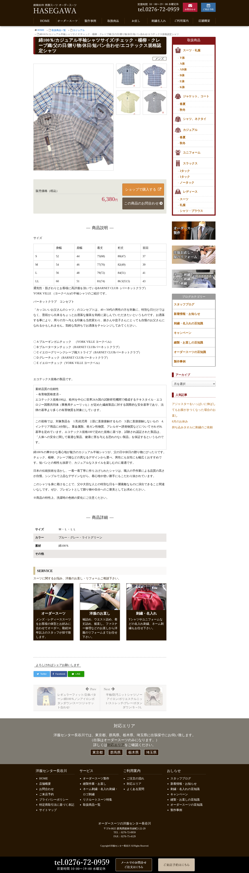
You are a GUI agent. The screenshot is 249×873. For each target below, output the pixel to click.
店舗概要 (45, 783)
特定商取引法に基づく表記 (56, 804)
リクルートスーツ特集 (97, 799)
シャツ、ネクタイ (194, 118)
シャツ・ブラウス (191, 210)
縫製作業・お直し (94, 783)
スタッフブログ (184, 304)
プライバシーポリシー (53, 799)
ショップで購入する (140, 189)
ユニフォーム (192, 152)
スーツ (184, 199)
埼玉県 (151, 752)
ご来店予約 (46, 794)
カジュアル (79, 30)
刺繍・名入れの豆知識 (188, 323)
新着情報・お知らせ (187, 313)
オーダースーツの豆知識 (190, 352)
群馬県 (115, 752)
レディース (190, 191)
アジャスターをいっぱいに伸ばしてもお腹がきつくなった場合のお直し (194, 409)
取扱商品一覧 (59, 30)
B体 (182, 75)
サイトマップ (48, 810)
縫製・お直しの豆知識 (188, 342)
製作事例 (180, 361)
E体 (182, 81)
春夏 (183, 103)
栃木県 (133, 752)
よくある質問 (135, 789)
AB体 (183, 69)
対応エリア (115, 745)
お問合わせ (46, 789)
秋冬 (183, 109)
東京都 (97, 752)
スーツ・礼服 (192, 50)
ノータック (187, 182)
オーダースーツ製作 (96, 778)
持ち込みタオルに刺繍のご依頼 (192, 427)
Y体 (182, 57)
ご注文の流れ (135, 778)
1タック (185, 176)
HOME (40, 30)
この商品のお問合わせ (141, 203)
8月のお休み (180, 421)
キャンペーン (182, 332)
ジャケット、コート (196, 96)
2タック (185, 170)
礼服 (183, 204)
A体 (182, 63)
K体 (182, 87)
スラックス (190, 163)
